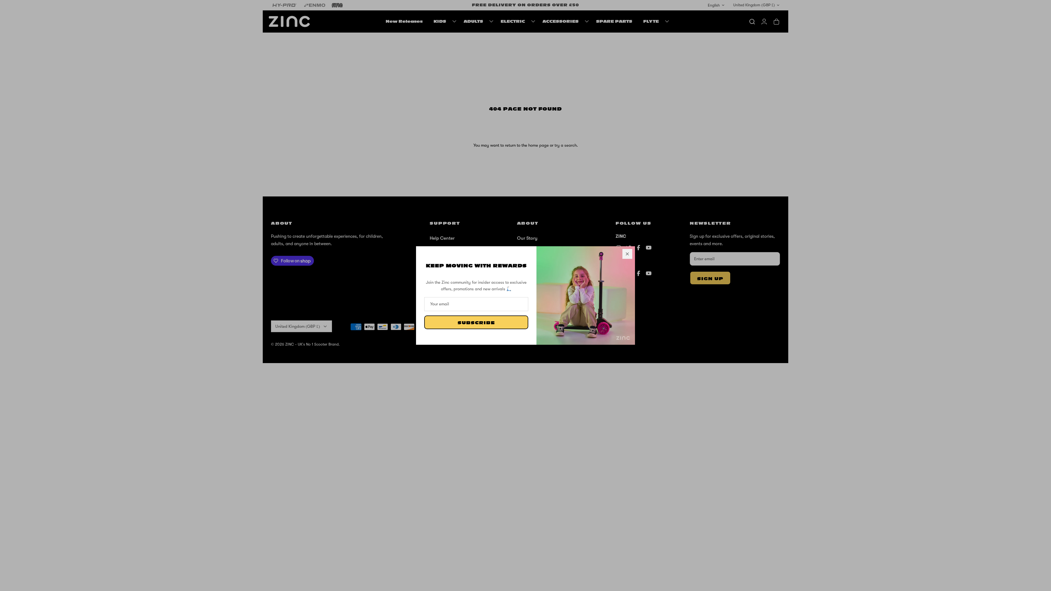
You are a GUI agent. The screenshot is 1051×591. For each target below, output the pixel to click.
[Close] (627, 254)
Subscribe (476, 323)
